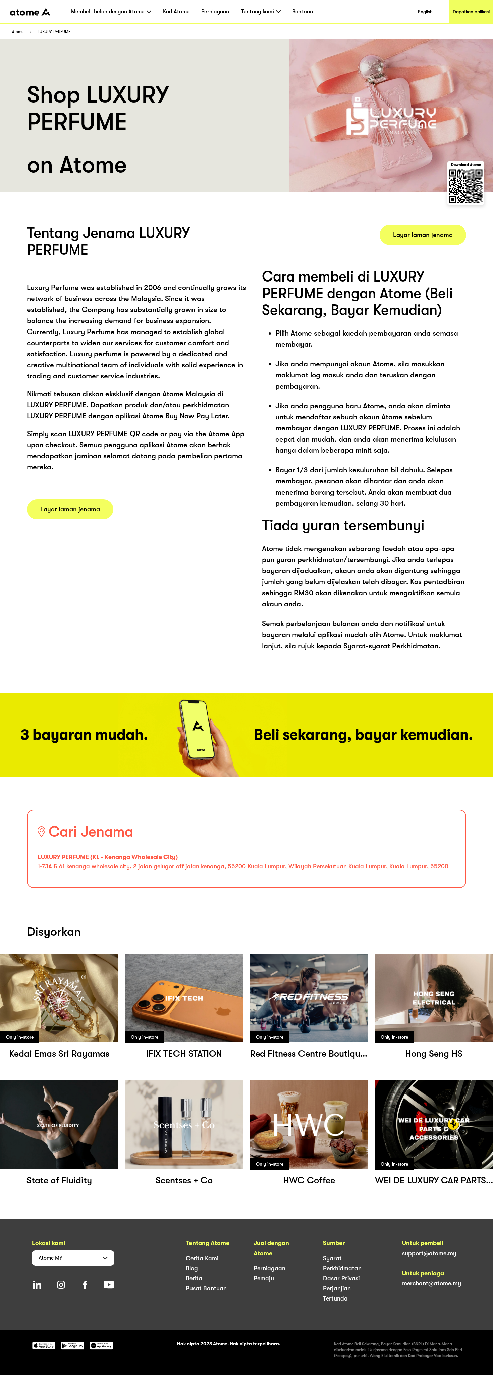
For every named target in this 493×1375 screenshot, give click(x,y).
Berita (194, 1278)
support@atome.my (429, 1253)
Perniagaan (215, 12)
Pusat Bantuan (206, 1288)
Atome (17, 32)
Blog (192, 1268)
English (425, 11)
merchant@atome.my (431, 1283)
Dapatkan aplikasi (471, 11)
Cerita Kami (202, 1258)
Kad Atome (176, 12)
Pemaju (264, 1278)
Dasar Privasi (341, 1278)
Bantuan (302, 12)
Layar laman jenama (70, 509)
